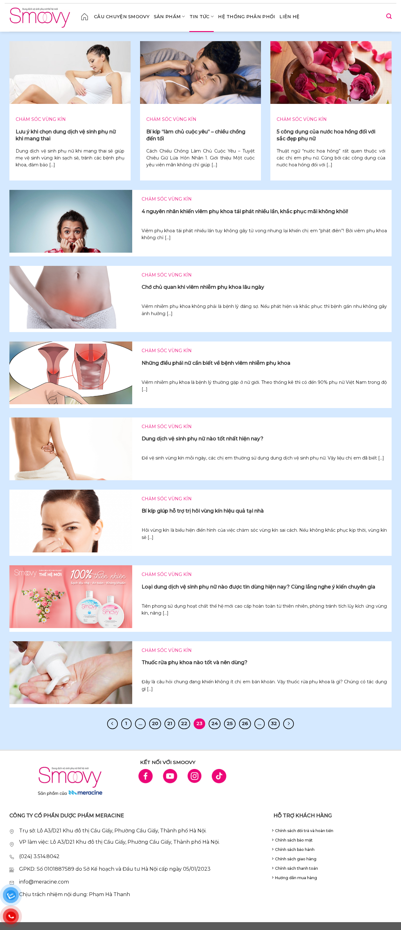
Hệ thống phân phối (246, 16)
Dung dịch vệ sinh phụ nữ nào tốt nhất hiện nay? (202, 439)
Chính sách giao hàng (295, 859)
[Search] (389, 16)
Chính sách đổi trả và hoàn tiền (304, 830)
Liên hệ (289, 16)
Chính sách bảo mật (294, 840)
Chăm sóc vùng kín (41, 119)
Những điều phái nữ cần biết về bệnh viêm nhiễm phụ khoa (216, 363)
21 (169, 723)
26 (245, 723)
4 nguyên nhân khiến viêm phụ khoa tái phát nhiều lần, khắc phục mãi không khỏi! (245, 211)
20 (155, 723)
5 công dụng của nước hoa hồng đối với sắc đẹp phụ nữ (326, 135)
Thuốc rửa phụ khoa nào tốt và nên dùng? (194, 662)
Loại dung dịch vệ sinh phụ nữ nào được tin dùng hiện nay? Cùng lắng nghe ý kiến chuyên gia (258, 587)
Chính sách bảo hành (295, 849)
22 (184, 723)
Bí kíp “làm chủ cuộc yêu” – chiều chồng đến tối (195, 135)
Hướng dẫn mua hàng (296, 877)
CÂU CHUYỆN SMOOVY (121, 16)
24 (214, 723)
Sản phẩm (167, 16)
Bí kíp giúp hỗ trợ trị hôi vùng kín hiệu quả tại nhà (203, 511)
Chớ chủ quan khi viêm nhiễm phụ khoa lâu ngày (203, 287)
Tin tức (200, 16)
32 (274, 723)
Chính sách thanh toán (296, 868)
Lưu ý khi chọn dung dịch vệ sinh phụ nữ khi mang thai (66, 135)
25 (230, 723)
